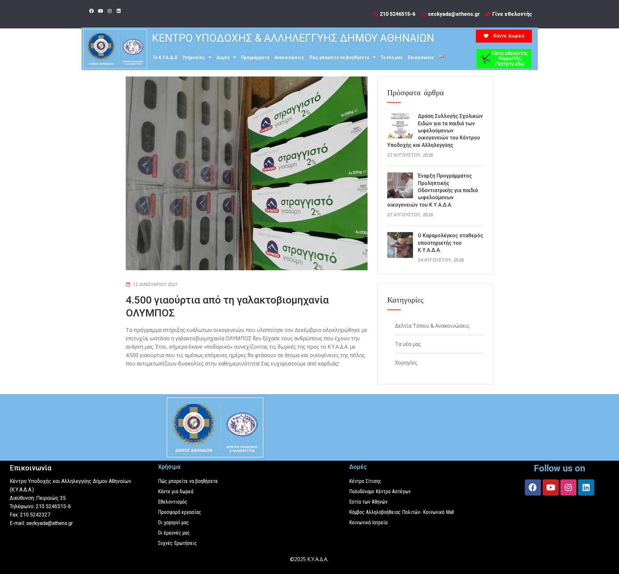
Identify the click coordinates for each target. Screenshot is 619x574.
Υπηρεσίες (193, 57)
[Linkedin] (118, 10)
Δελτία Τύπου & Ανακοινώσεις (432, 325)
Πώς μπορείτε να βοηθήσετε (339, 57)
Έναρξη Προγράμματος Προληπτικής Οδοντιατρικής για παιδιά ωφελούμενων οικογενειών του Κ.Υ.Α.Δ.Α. (432, 190)
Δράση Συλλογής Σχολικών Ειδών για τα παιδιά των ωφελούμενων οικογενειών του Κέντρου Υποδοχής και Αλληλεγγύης (435, 130)
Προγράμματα (255, 57)
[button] (504, 36)
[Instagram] (109, 10)
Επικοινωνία (421, 57)
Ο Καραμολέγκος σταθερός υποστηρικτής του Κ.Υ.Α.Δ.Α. (450, 242)
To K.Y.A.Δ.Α (165, 57)
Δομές (223, 57)
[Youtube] (100, 10)
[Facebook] (91, 10)
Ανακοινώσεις (289, 57)
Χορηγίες (406, 362)
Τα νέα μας (392, 57)
